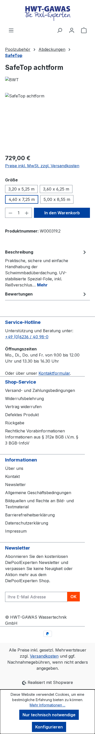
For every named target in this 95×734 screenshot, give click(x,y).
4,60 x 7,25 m (22, 199)
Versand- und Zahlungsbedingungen (40, 390)
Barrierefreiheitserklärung (30, 514)
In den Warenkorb (62, 212)
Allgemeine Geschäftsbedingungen (38, 492)
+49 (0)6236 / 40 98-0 (26, 336)
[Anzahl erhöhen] (27, 213)
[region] (47, 121)
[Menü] (11, 30)
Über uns (14, 468)
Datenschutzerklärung (26, 523)
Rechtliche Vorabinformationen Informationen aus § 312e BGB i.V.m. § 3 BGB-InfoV (41, 437)
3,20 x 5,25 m (21, 189)
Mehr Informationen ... (47, 705)
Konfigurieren (49, 726)
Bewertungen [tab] (19, 294)
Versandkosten (44, 656)
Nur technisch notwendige (49, 714)
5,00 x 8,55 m (57, 199)
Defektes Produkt (22, 414)
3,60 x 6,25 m (56, 189)
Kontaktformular (54, 373)
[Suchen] (59, 30)
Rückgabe (14, 422)
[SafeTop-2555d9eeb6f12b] (47, 121)
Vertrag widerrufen (23, 406)
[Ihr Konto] (72, 30)
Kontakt (12, 476)
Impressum (16, 531)
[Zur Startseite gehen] (47, 13)
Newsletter (15, 484)
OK (73, 596)
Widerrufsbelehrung (24, 398)
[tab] (46, 268)
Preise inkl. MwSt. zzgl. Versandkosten (42, 165)
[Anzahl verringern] (10, 213)
